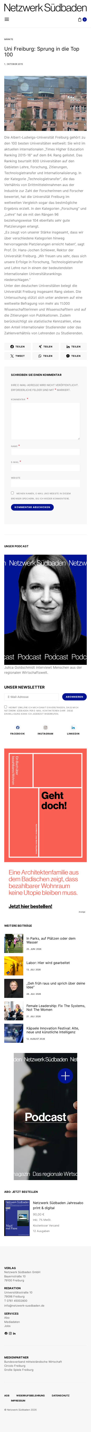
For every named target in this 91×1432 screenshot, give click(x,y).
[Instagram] (10, 1333)
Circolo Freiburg (14, 1365)
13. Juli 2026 (33, 969)
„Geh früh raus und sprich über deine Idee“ (55, 985)
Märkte (8, 39)
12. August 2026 (35, 1039)
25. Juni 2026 (33, 949)
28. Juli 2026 (33, 994)
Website (15, 477)
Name (15, 446)
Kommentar (18, 399)
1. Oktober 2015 (13, 64)
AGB (7, 1395)
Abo (7, 1317)
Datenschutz (61, 1395)
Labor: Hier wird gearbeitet (48, 963)
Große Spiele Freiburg (18, 1369)
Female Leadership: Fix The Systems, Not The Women (55, 1008)
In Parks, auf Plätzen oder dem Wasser (51, 940)
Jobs (7, 1326)
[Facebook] (6, 1333)
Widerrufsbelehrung (30, 1395)
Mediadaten (12, 1322)
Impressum (18, 1400)
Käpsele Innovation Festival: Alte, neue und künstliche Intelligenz (52, 1030)
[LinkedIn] (14, 1333)
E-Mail (16, 462)
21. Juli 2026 (33, 1016)
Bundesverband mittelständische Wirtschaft (33, 1361)
